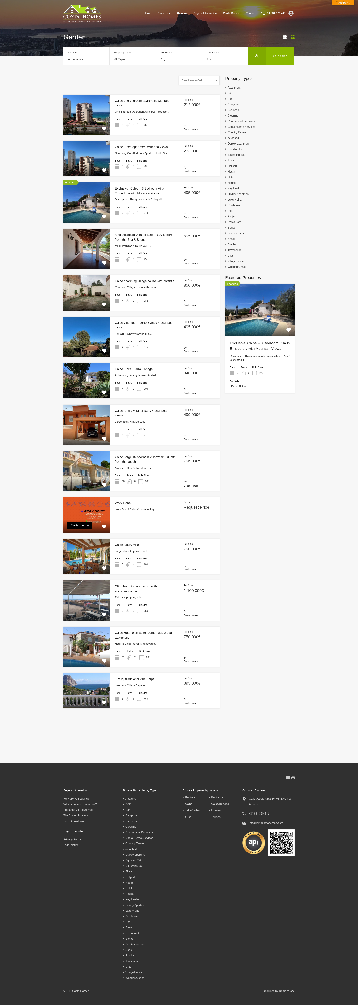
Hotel (231, 177)
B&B (230, 93)
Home (147, 13)
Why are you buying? (76, 798)
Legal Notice (70, 844)
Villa (230, 255)
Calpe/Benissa (220, 803)
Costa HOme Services (241, 126)
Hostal (231, 171)
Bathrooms (213, 52)
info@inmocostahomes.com (266, 822)
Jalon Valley (192, 810)
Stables (232, 244)
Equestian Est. (236, 154)
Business (233, 109)
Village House (236, 261)
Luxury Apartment (238, 194)
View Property (87, 126)
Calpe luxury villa (127, 545)
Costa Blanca (231, 13)
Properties (164, 13)
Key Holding (235, 188)
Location (73, 52)
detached (233, 137)
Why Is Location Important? (80, 804)
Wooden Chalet (237, 266)
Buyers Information (205, 13)
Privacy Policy (72, 839)
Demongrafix (287, 990)
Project (232, 216)
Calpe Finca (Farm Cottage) (134, 369)
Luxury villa (234, 199)
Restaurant (234, 222)
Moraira (216, 810)
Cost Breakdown (73, 821)
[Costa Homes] (82, 20)
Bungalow (234, 104)
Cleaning (233, 115)
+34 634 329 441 (276, 13)
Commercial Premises (241, 121)
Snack (231, 238)
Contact (250, 13)
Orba (188, 816)
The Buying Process (75, 815)
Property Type (122, 52)
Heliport (232, 166)
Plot (230, 210)
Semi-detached (237, 233)
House (232, 182)
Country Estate (237, 132)
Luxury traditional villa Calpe (134, 679)
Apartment (234, 87)
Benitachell (217, 797)
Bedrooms (167, 52)
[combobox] (86, 60)
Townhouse (234, 250)
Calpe (188, 803)
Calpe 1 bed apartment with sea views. (142, 147)
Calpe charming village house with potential (145, 281)
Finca (231, 160)
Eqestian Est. (236, 149)
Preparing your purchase (78, 809)
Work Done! (123, 503)
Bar (230, 98)
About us (181, 13)
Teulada (216, 816)
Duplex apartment (238, 143)
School (232, 227)
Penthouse (234, 205)
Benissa (190, 797)
